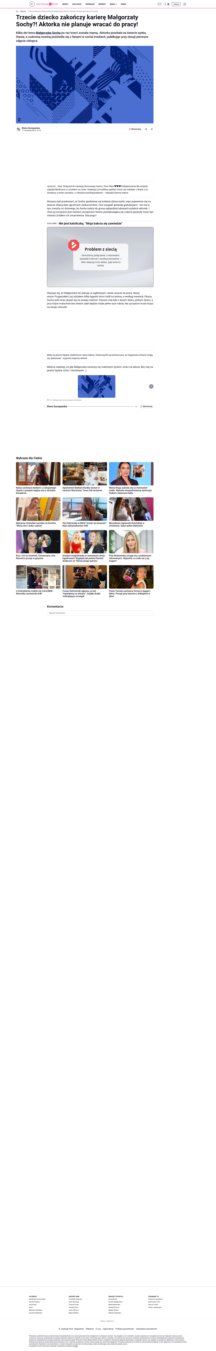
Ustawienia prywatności (146, 1329)
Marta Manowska (114, 1305)
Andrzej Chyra (73, 1307)
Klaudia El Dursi (113, 1307)
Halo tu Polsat (153, 1305)
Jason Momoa (74, 1310)
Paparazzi (90, 4)
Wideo (123, 4)
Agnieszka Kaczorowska (37, 1299)
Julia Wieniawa (74, 1302)
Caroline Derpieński (35, 1313)
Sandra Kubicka (34, 1302)
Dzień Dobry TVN (154, 1302)
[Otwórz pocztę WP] (160, 4)
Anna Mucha (112, 1299)
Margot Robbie (74, 1313)
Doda (31, 1307)
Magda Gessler (113, 1310)
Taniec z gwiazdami (155, 1307)
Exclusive (77, 4)
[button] (167, 4)
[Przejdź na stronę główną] (32, 6)
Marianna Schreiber (35, 1310)
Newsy (65, 4)
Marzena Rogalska (114, 1313)
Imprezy (102, 4)
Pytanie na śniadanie (155, 1299)
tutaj (76, 1346)
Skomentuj (136, 129)
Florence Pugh (73, 1305)
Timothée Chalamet (75, 1299)
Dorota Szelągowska (115, 1302)
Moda (112, 4)
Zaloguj (176, 4)
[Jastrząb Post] (49, 4)
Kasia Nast (32, 1305)
